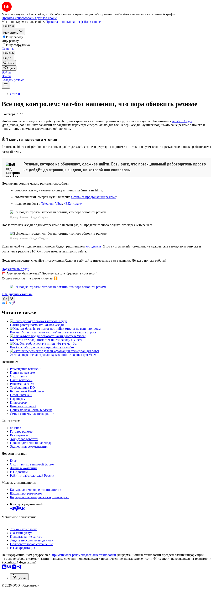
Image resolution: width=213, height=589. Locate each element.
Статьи (15, 94)
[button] (6, 72)
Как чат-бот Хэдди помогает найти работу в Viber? (46, 340)
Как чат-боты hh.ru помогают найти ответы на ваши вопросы (53, 332)
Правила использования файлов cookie (73, 21)
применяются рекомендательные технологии (84, 555)
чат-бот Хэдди (182, 121)
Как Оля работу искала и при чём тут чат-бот (42, 347)
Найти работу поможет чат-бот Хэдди (37, 325)
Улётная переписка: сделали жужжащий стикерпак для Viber (53, 354)
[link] (9, 62)
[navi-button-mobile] (6, 85)
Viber (58, 203)
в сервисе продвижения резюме (93, 197)
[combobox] (19, 576)
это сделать (93, 246)
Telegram (47, 203)
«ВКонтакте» (73, 203)
